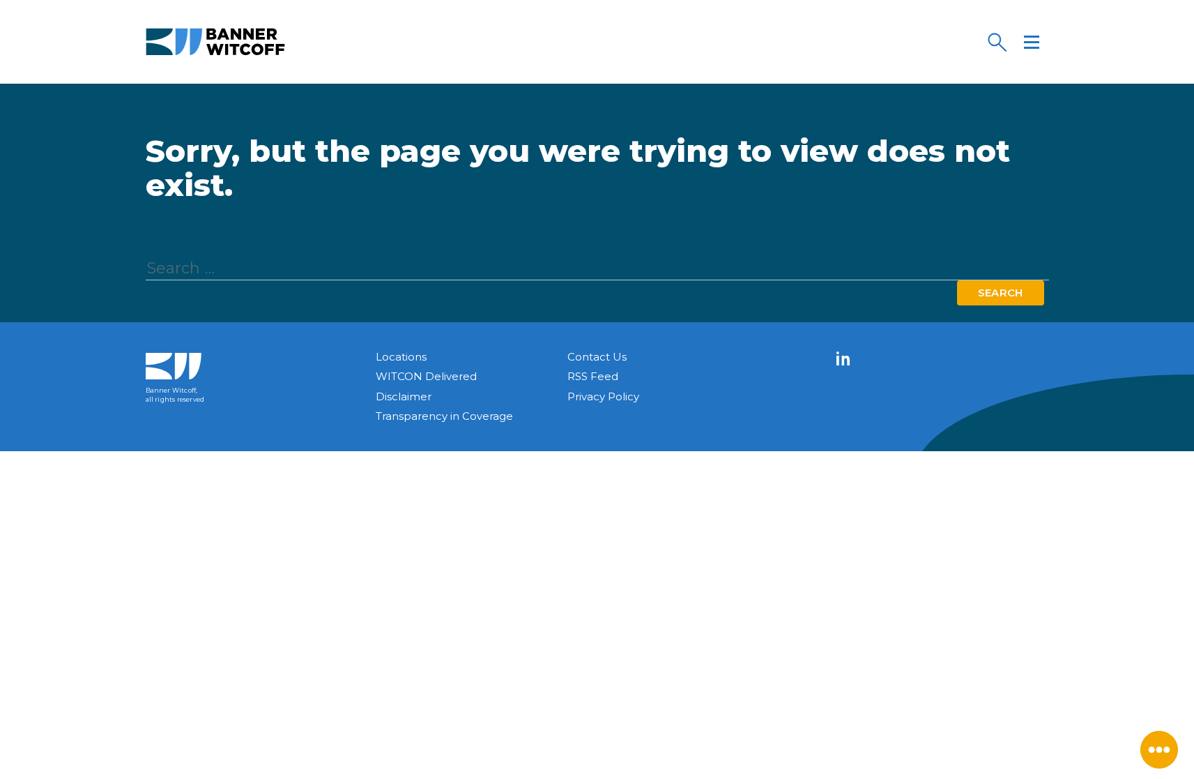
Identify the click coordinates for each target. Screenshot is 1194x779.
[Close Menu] (1159, 750)
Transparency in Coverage (444, 416)
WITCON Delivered (426, 376)
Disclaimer (403, 396)
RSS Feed (592, 376)
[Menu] (1031, 41)
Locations (401, 356)
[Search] (996, 41)
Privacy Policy (603, 396)
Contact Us (597, 356)
